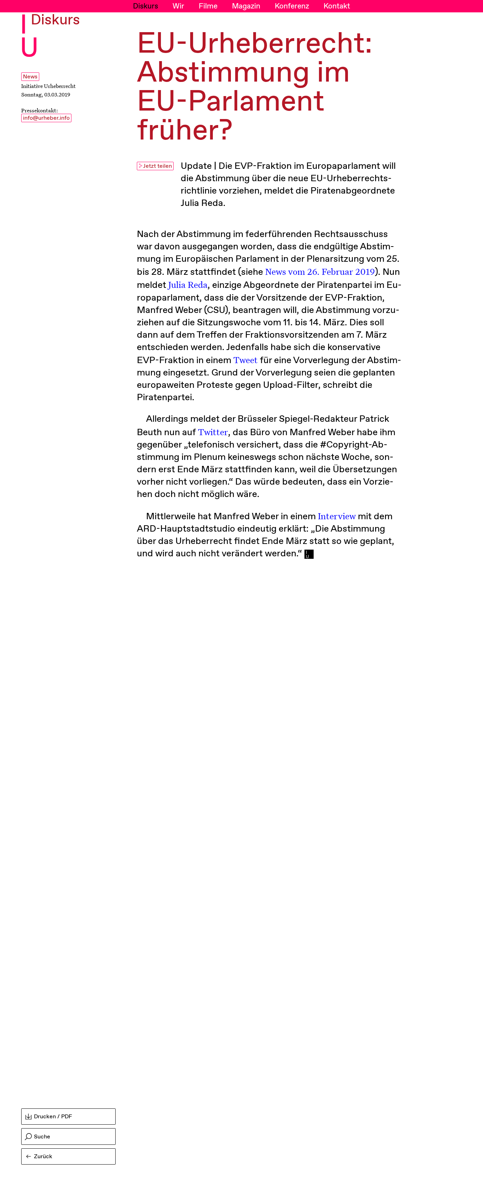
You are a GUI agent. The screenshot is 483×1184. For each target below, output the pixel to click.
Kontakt (337, 6)
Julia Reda (188, 284)
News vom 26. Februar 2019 (320, 271)
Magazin (246, 6)
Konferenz (292, 6)
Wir (178, 6)
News (30, 77)
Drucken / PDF (53, 1116)
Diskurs (145, 6)
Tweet (245, 359)
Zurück (43, 1156)
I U (29, 37)
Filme (208, 6)
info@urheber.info (46, 118)
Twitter (213, 431)
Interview (337, 515)
